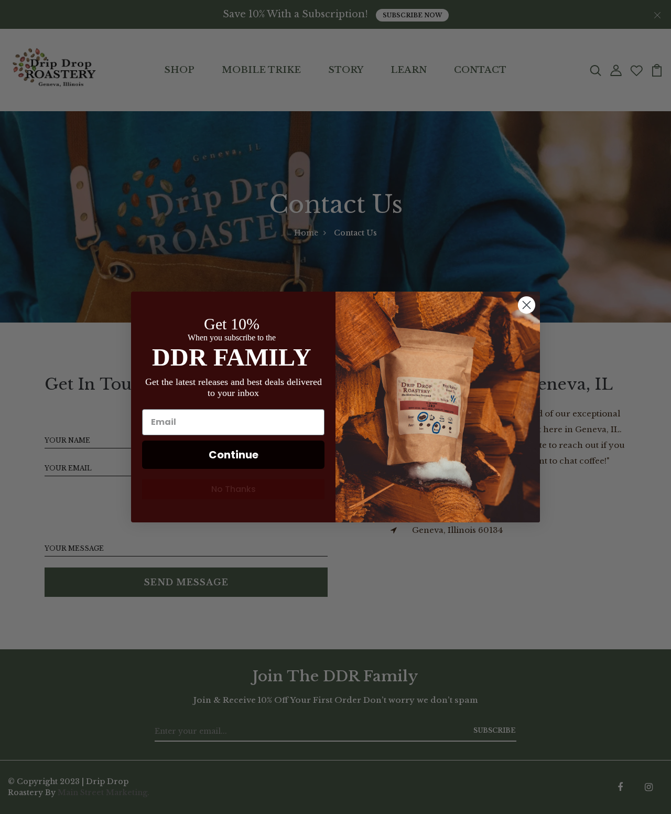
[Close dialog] (526, 305)
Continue (233, 454)
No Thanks (233, 489)
